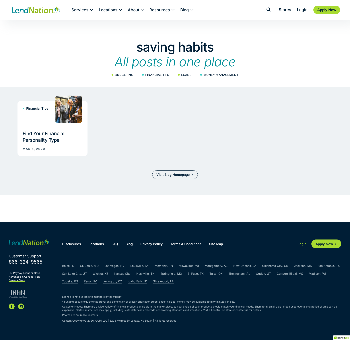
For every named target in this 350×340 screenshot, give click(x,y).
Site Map (216, 244)
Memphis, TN (164, 266)
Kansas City (122, 273)
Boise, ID (68, 266)
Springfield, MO (171, 273)
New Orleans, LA (244, 266)
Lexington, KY (112, 281)
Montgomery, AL (216, 266)
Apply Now (324, 244)
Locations (108, 9)
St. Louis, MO (89, 266)
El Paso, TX (196, 273)
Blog (184, 9)
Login (302, 9)
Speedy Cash (17, 280)
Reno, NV (90, 281)
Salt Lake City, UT (74, 273)
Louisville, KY (139, 266)
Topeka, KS (70, 281)
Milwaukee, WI (189, 266)
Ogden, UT (263, 273)
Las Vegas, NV (114, 266)
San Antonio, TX (329, 266)
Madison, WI (317, 273)
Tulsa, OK (216, 273)
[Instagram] (21, 306)
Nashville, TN (145, 273)
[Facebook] (12, 306)
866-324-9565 (25, 262)
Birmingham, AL (239, 273)
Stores (285, 9)
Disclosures (71, 244)
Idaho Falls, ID (137, 281)
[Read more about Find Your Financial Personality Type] (53, 126)
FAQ (115, 244)
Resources (159, 9)
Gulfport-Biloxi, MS (290, 273)
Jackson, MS (303, 266)
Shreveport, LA (163, 281)
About (133, 9)
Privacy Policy (151, 244)
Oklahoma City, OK (275, 266)
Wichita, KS (100, 273)
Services (79, 9)
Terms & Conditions (185, 244)
